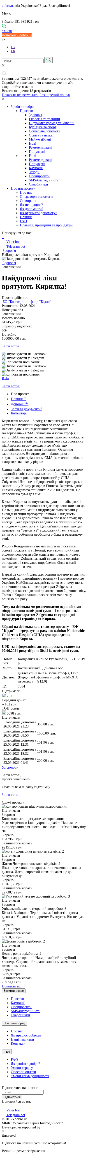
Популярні (37, 151)
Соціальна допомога (44, 131)
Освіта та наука (41, 135)
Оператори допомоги (36, 196)
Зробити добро (22, 107)
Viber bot (13, 242)
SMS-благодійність (43, 180)
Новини (26, 217)
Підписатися (12, 1097)
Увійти (7, 31)
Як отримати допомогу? (38, 213)
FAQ (23, 221)
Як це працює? (31, 205)
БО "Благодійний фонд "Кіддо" (26, 302)
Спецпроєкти (39, 176)
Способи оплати (23, 1072)
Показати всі (11, 986)
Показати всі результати (20, 95)
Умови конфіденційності (30, 1076)
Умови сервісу (22, 1068)
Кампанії (36, 168)
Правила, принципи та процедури (46, 225)
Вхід (5, 378)
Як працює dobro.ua (26, 1035)
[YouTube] (3, 1105)
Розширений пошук (54, 95)
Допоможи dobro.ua (17, 35)
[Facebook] (2, 1105)
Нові (32, 143)
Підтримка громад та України (51, 123)
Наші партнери (22, 1039)
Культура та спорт (42, 127)
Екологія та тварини (44, 119)
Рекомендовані (40, 147)
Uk (13, 47)
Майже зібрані (40, 139)
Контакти (18, 1043)
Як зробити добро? (25, 1064)
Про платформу (23, 188)
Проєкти (26, 111)
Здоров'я (35, 115)
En (13, 51)
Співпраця (28, 201)
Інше (7, 1051)
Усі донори (10, 767)
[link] (44, 354)
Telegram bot (15, 246)
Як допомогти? (31, 209)
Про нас (26, 192)
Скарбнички (38, 184)
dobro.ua (8, 5)
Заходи (34, 172)
